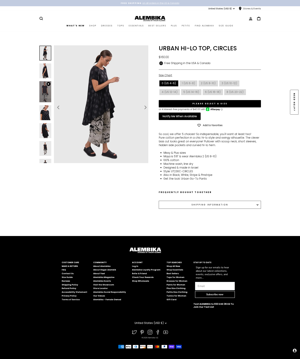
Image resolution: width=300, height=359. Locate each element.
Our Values (99, 295)
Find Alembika (204, 25)
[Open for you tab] (294, 350)
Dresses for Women (177, 281)
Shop (92, 25)
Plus (174, 25)
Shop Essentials (175, 269)
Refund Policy (69, 288)
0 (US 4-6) (169, 83)
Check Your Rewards (143, 277)
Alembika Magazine (103, 277)
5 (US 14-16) (191, 92)
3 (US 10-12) (229, 83)
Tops (120, 25)
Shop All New (173, 266)
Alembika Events (102, 281)
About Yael (99, 273)
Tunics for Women (176, 295)
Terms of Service (71, 299)
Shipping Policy (70, 284)
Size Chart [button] (165, 75)
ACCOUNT (137, 262)
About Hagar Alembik (104, 269)
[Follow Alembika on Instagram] (150, 332)
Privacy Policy (69, 295)
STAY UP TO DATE (202, 262)
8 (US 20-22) (235, 92)
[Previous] (58, 107)
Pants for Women (176, 284)
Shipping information (210, 204)
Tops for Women (175, 277)
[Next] (145, 107)
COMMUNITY (100, 262)
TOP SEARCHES (174, 262)
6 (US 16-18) (213, 92)
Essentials (136, 25)
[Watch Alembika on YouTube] (165, 332)
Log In (135, 266)
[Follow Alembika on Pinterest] (142, 332)
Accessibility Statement (74, 292)
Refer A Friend (139, 273)
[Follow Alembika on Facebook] (157, 332)
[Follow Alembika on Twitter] (134, 332)
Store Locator (100, 288)
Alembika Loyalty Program (146, 269)
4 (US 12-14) (170, 92)
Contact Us (68, 273)
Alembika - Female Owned (107, 299)
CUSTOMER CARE (70, 262)
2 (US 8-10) (208, 83)
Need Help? (294, 102)
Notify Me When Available (179, 116)
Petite (186, 25)
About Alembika (101, 266)
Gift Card (171, 299)
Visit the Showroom (103, 284)
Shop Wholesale (140, 281)
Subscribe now (214, 294)
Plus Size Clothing (176, 288)
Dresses (107, 25)
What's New (75, 25)
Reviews (66, 281)
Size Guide (226, 25)
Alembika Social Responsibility (109, 292)
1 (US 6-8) (188, 83)
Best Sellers (157, 25)
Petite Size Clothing (177, 292)
